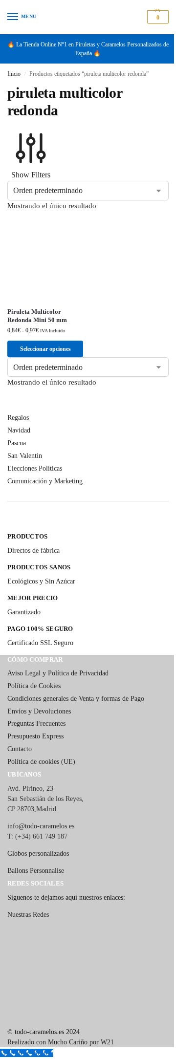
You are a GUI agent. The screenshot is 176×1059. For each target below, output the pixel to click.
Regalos (18, 417)
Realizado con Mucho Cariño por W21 (60, 1042)
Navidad (18, 430)
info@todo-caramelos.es (40, 826)
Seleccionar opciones (45, 349)
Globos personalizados (38, 853)
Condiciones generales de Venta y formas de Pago (75, 698)
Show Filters (30, 175)
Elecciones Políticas (34, 468)
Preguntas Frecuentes (36, 723)
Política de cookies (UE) (41, 761)
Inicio (14, 73)
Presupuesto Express (35, 736)
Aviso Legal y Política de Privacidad (58, 673)
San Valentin (24, 455)
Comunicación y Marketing (45, 481)
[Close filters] (10, 526)
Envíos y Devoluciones (39, 711)
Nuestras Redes (28, 914)
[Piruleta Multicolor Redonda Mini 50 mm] (45, 260)
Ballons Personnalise (35, 870)
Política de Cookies (34, 686)
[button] (157, 17)
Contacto (19, 749)
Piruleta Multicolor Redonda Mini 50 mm (37, 316)
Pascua (16, 443)
